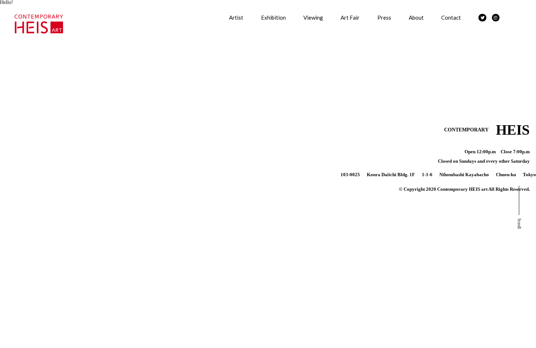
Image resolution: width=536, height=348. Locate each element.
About (416, 17)
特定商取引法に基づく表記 (33, 111)
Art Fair (350, 17)
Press (384, 17)
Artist (236, 17)
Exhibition (273, 17)
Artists (7, 9)
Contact (451, 17)
